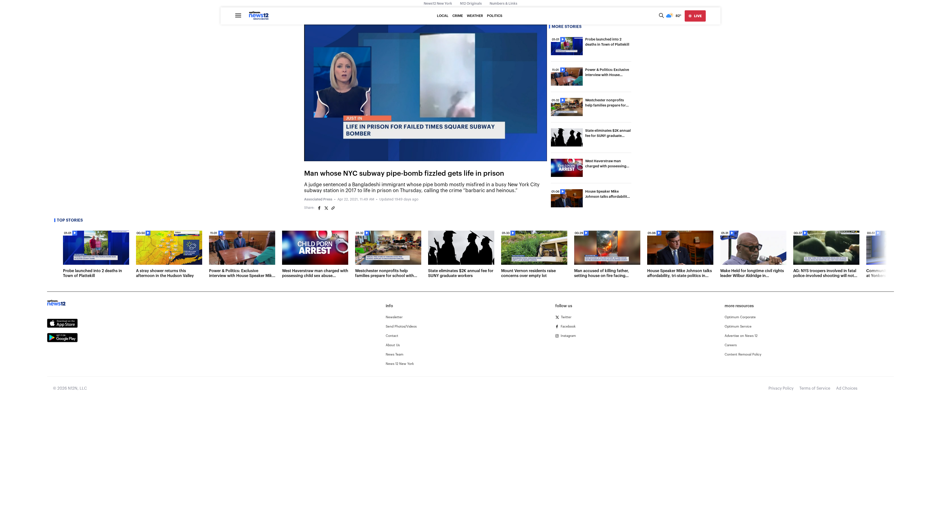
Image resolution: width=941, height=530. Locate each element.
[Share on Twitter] (326, 208)
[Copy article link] (333, 208)
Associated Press (318, 199)
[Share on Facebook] (319, 208)
